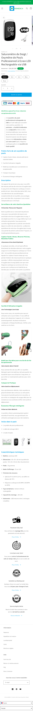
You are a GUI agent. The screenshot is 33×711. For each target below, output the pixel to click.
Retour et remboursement (11, 663)
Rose (4, 81)
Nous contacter (15, 615)
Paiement (6, 632)
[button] (2, 8)
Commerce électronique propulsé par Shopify (20, 697)
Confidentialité (8, 640)
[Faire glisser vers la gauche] (13, 48)
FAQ (5, 667)
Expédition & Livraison (10, 636)
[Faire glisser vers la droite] (20, 48)
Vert (19, 77)
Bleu (26, 77)
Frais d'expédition (11, 70)
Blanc (5, 77)
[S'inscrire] (27, 682)
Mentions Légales (8, 648)
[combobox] (16, 703)
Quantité (3, 85)
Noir (12, 77)
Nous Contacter (8, 671)
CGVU (5, 644)
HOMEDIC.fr (9, 697)
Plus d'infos (15, 537)
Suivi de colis (7, 659)
